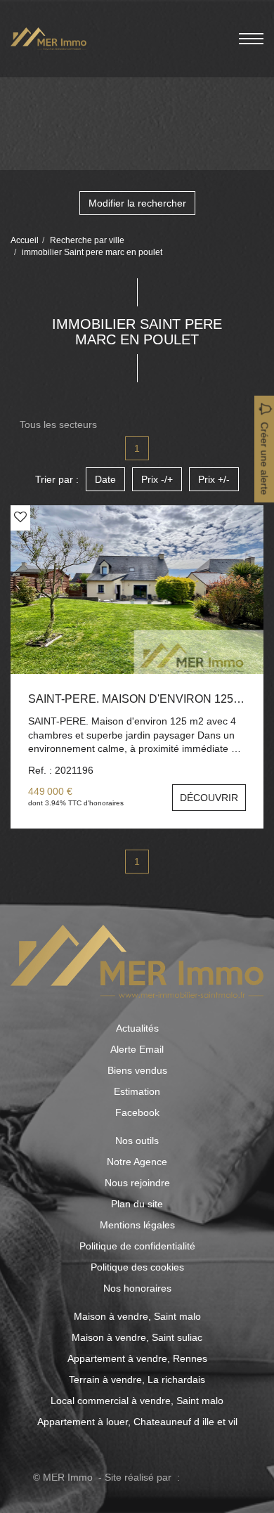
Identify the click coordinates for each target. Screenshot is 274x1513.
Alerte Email (137, 1049)
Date (105, 479)
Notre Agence (137, 1161)
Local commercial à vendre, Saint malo (137, 1400)
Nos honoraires (137, 1288)
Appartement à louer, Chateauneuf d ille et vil (137, 1421)
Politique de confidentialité (137, 1246)
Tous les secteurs (58, 424)
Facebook (137, 1112)
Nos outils (137, 1140)
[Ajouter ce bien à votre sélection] (20, 517)
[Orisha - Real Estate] (212, 1477)
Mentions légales (137, 1224)
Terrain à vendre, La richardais (137, 1379)
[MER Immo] (48, 38)
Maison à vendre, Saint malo (137, 1316)
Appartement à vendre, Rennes (137, 1358)
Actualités (137, 1028)
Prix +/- (214, 479)
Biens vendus (137, 1070)
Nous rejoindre (137, 1182)
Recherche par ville (87, 240)
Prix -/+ (157, 479)
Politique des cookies (137, 1267)
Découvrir (209, 797)
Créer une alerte (264, 458)
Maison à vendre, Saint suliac (137, 1337)
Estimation (137, 1091)
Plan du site (137, 1203)
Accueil (25, 240)
